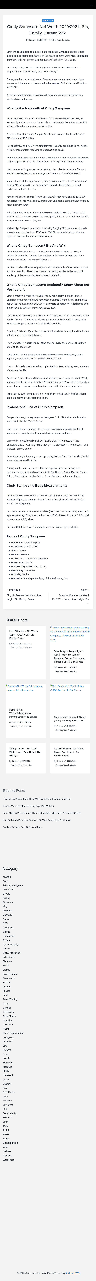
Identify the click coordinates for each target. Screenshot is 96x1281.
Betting (6, 898)
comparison (9, 936)
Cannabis (8, 915)
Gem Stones (9, 1016)
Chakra (6, 931)
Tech (5, 1126)
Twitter (6, 1138)
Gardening (8, 1012)
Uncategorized (10, 1143)
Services (7, 1100)
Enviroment (9, 978)
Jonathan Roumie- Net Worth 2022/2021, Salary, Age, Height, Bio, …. (70, 597)
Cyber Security (10, 944)
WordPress (8, 1159)
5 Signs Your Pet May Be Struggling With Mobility (28, 806)
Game (6, 1003)
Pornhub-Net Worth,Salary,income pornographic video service (23, 713)
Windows (7, 1155)
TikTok (6, 1130)
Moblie (6, 1071)
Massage (7, 1067)
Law (5, 1045)
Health (6, 1029)
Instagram (8, 1037)
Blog (5, 906)
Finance (7, 986)
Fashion (7, 982)
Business (7, 910)
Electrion (7, 961)
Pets (5, 1088)
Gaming (7, 1007)
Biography (48, 21)
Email (6, 965)
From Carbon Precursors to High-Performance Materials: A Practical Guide (41, 813)
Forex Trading (10, 999)
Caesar (32, 40)
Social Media (9, 1113)
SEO (5, 1096)
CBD (5, 923)
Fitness (6, 991)
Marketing (8, 1062)
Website (7, 1151)
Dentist (6, 948)
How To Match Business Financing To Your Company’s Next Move (37, 820)
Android (7, 877)
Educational (9, 957)
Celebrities (8, 927)
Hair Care (8, 1024)
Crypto (6, 940)
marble (6, 1058)
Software (7, 1117)
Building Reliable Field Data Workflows (22, 827)
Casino (6, 919)
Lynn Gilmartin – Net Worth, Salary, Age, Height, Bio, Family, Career (23, 635)
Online (6, 1079)
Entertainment (10, 974)
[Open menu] (91, 4)
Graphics (7, 1020)
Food (5, 995)
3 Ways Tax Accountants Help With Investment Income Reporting (37, 799)
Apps (5, 881)
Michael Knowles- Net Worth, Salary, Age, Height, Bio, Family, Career (69, 752)
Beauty (6, 893)
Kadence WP (72, 1273)
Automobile (8, 889)
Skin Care (8, 1105)
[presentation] (70, 636)
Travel (6, 1134)
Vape (5, 1147)
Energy (6, 969)
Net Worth (8, 1075)
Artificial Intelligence (13, 885)
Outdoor (7, 1083)
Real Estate (9, 1092)
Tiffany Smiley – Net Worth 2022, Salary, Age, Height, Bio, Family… (25, 752)
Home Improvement (13, 1033)
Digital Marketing (11, 953)
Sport (5, 1121)
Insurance (8, 1041)
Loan (5, 1054)
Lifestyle (7, 1050)
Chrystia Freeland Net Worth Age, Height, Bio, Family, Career (24, 595)
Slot (5, 1109)
